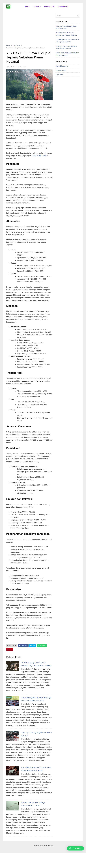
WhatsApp (42, 645)
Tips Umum (16, 45)
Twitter (33, 645)
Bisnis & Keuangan (62, 66)
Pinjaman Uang (61, 70)
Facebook (23, 645)
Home (27, 6)
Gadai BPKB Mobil (39, 156)
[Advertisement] (29, 28)
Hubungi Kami (49, 6)
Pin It (10, 649)
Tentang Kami (63, 6)
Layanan (36, 6)
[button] (75, 848)
